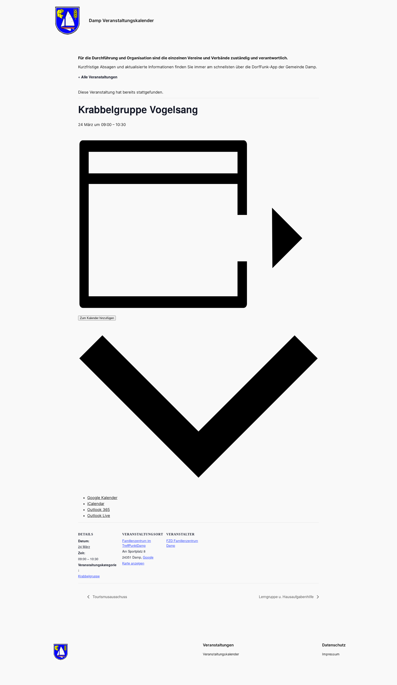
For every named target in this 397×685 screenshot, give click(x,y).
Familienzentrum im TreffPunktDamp (136, 543)
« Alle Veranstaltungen (97, 77)
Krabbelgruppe (89, 576)
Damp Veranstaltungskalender (121, 20)
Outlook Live (98, 515)
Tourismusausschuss (109, 596)
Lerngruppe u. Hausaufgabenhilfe (287, 596)
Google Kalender (102, 497)
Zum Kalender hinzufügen (97, 318)
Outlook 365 (98, 509)
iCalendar (95, 503)
